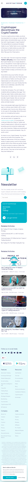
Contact (3, 422)
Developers (18, 433)
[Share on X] (14, 157)
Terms (2, 425)
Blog (16, 386)
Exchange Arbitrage (6, 375)
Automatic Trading (5, 373)
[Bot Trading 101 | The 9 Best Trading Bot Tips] (14, 321)
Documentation (19, 378)
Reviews (17, 422)
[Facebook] (2, 352)
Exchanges (18, 397)
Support (3, 430)
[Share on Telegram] (17, 157)
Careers (3, 417)
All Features (4, 407)
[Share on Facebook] (10, 157)
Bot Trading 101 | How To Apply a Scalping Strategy (12, 230)
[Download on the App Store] (7, 363)
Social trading (4, 381)
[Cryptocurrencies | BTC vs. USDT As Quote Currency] (14, 280)
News (16, 383)
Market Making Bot (5, 378)
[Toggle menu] (2, 3)
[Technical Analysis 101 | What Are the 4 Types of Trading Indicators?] (14, 301)
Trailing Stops (4, 390)
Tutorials (17, 375)
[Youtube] (14, 352)
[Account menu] (25, 3)
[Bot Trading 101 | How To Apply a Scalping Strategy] (14, 259)
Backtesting (4, 399)
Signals (17, 417)
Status (16, 436)
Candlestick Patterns (20, 392)
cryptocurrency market (7, 120)
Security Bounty (5, 433)
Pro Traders (18, 427)
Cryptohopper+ (19, 394)
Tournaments (4, 401)
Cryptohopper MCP (6, 404)
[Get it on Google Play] (20, 363)
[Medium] (20, 352)
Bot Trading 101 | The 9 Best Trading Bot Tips (12, 243)
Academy (17, 381)
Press (2, 419)
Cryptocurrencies (19, 414)
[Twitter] (5, 352)
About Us (3, 414)
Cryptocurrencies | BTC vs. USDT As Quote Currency (12, 234)
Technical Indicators (20, 389)
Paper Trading (4, 393)
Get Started (18, 373)
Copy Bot (3, 388)
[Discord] (11, 352)
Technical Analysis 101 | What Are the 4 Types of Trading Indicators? (13, 239)
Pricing (16, 419)
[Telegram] (8, 352)
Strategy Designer (5, 396)
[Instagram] (17, 352)
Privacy (3, 427)
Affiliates (17, 425)
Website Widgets (19, 430)
